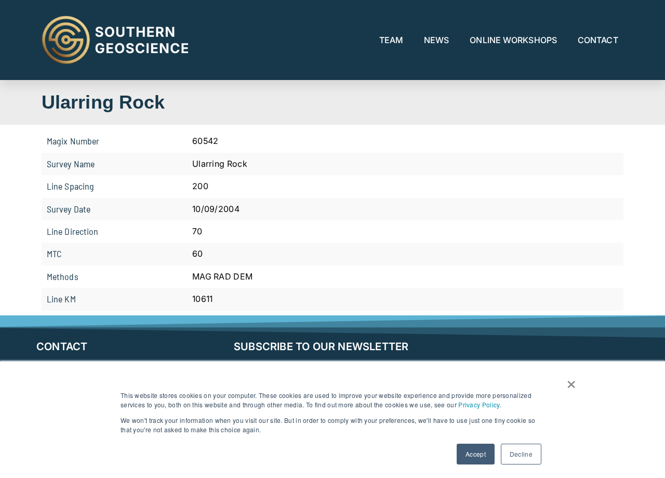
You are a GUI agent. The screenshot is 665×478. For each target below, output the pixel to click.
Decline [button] (521, 453)
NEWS (436, 40)
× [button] (571, 381)
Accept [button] (476, 453)
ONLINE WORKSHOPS (513, 40)
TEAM (391, 40)
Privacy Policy (478, 404)
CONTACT (598, 40)
